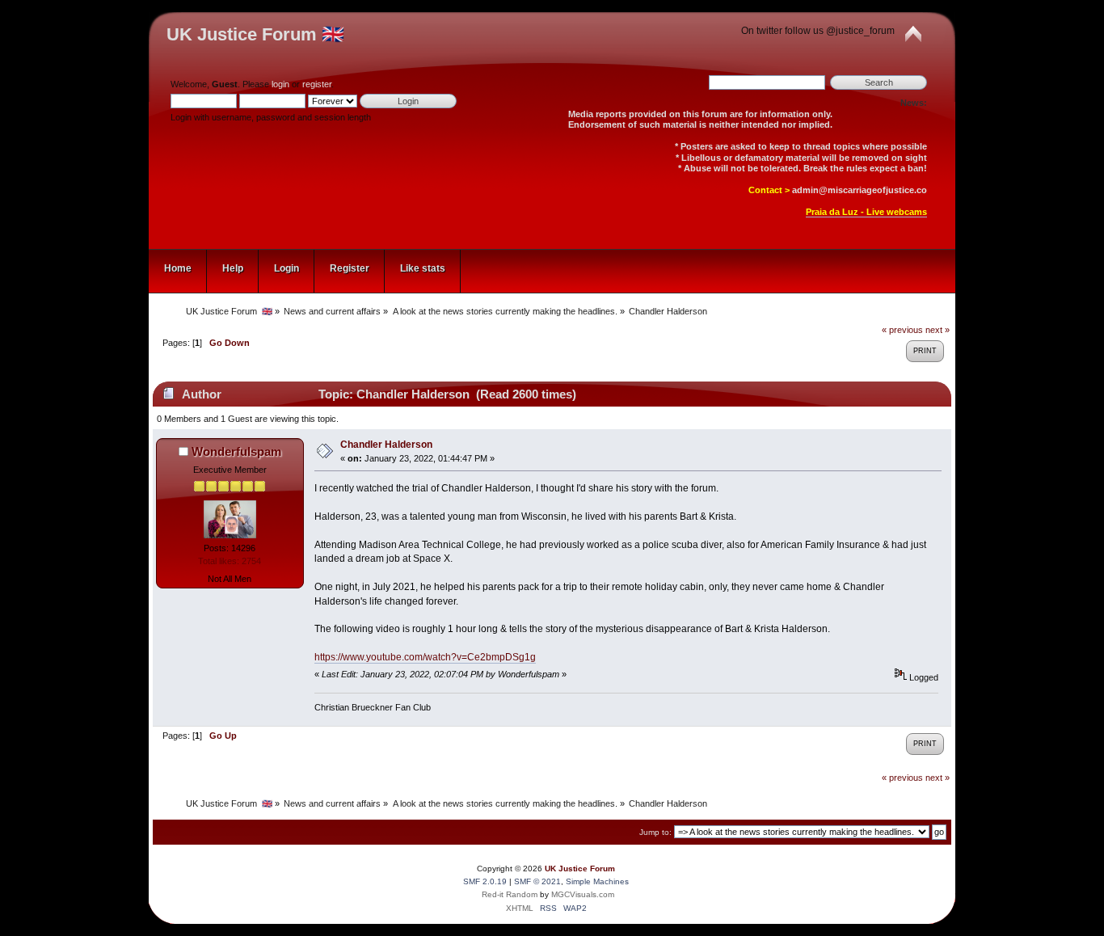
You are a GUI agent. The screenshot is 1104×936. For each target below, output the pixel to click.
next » (937, 330)
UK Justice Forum (580, 868)
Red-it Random (509, 894)
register (316, 84)
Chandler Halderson (386, 444)
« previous (902, 330)
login (280, 84)
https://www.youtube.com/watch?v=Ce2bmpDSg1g (425, 657)
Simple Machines (597, 881)
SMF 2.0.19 (485, 881)
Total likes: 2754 (229, 561)
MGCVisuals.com (582, 894)
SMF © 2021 (537, 881)
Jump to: (655, 832)
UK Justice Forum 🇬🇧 (255, 34)
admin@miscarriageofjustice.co (859, 190)
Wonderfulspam (236, 451)
